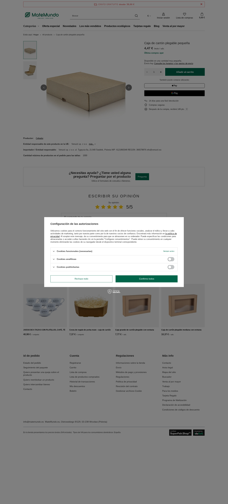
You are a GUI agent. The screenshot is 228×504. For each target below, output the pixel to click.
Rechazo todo (81, 278)
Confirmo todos (146, 278)
